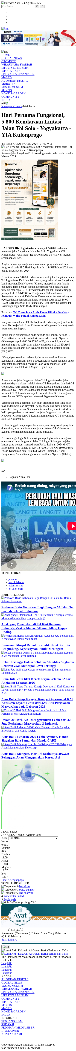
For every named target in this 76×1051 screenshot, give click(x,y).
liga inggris (10, 899)
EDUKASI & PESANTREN (17, 74)
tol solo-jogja (15, 588)
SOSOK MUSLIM (12, 87)
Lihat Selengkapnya (12, 879)
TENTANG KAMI (12, 1021)
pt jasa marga (15, 585)
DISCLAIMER (10, 1030)
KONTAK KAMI (11, 1033)
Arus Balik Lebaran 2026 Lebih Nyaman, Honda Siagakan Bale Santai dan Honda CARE (34, 738)
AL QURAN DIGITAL (14, 80)
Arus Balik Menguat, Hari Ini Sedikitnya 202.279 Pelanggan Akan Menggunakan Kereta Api (35, 755)
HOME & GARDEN (13, 93)
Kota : (4, 838)
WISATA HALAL (11, 70)
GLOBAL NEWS (11, 58)
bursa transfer (26, 889)
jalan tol (12, 579)
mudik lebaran (16, 582)
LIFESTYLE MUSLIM (14, 67)
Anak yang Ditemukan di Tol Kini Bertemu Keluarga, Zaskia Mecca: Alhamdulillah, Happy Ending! (34, 628)
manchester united (14, 896)
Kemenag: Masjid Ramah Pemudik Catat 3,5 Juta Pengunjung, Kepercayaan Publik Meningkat (35, 647)
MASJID (6, 77)
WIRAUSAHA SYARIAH (16, 64)
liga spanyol (26, 892)
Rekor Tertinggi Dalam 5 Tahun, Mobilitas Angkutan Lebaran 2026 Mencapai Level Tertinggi (37, 663)
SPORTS (6, 90)
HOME (5, 54)
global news (15, 106)
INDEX (5, 99)
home (4, 106)
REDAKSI (7, 1024)
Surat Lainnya (9, 939)
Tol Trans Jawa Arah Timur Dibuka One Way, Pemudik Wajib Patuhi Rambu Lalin (35, 314)
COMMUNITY (10, 96)
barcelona (24, 886)
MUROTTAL (9, 83)
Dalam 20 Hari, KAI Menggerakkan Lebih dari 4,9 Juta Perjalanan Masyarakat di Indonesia (36, 721)
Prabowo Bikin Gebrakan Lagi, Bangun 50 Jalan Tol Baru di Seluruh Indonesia (37, 609)
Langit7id (6, 963)
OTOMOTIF (8, 61)
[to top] (5, 947)
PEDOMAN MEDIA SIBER (17, 1027)
